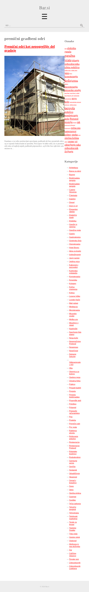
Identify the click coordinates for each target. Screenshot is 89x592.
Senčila (72, 467)
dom (66, 48)
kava (71, 73)
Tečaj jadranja (75, 504)
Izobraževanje (75, 255)
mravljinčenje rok (69, 95)
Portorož (74, 118)
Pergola (72, 391)
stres (79, 135)
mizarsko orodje (73, 90)
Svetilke (72, 500)
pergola (70, 108)
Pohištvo (72, 404)
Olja (71, 368)
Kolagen (72, 284)
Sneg (71, 486)
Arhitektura (73, 168)
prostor (74, 122)
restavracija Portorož (70, 125)
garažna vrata (70, 57)
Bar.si (44, 7)
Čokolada (73, 195)
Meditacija (73, 307)
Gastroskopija (75, 237)
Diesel (72, 202)
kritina (74, 80)
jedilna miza (68, 70)
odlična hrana (73, 105)
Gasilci (72, 234)
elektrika (71, 48)
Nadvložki (73, 329)
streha (75, 134)
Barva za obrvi (75, 171)
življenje (69, 151)
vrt (76, 141)
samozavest (70, 131)
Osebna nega (74, 377)
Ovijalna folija (74, 381)
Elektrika (72, 221)
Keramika (73, 280)
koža (68, 80)
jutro (67, 73)
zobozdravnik (71, 148)
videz (66, 141)
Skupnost (73, 477)
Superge (72, 497)
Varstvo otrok (74, 537)
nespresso (67, 105)
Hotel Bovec (74, 248)
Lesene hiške (74, 296)
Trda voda (73, 534)
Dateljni (72, 199)
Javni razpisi (74, 258)
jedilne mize (74, 70)
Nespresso (73, 347)
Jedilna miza (74, 262)
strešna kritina (72, 137)
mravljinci (67, 93)
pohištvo (69, 112)
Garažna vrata (75, 230)
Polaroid (72, 407)
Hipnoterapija (74, 244)
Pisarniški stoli (75, 401)
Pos (70, 417)
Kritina (72, 293)
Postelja (72, 420)
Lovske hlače (74, 300)
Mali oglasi (73, 303)
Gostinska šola (75, 241)
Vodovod (72, 541)
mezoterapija (71, 86)
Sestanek (73, 470)
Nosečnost (73, 351)
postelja (69, 122)
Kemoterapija (74, 277)
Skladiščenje (74, 474)
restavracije (67, 128)
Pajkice (72, 384)
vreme (71, 141)
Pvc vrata (73, 427)
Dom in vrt (73, 206)
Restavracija (74, 442)
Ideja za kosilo (75, 251)
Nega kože (73, 338)
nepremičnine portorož (75, 102)
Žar (70, 550)
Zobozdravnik (74, 563)
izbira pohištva (72, 67)
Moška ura (73, 319)
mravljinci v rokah (74, 93)
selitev (68, 134)
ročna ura (75, 127)
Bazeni (72, 175)
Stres (71, 490)
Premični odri (74, 424)
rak (78, 122)
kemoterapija (71, 76)
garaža (68, 51)
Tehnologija (74, 513)
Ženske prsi (74, 559)
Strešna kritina (75, 493)
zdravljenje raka (73, 144)
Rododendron (75, 457)
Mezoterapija (74, 310)
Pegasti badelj (75, 388)
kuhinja (66, 84)
